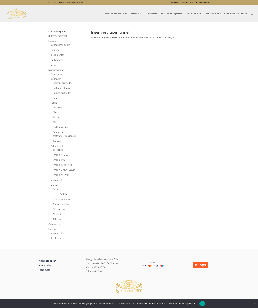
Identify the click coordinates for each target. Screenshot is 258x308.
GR (54, 122)
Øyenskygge (54, 224)
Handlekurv (187, 3)
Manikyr (55, 185)
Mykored (55, 65)
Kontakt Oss (45, 265)
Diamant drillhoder (62, 82)
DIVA (55, 112)
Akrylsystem (57, 74)
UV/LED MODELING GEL (64, 170)
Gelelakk (55, 102)
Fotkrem (55, 49)
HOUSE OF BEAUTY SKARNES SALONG (224, 14)
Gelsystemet (57, 146)
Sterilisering (59, 209)
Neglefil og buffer (61, 199)
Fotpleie (52, 41)
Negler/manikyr (56, 69)
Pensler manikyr (61, 204)
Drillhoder (56, 78)
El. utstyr (55, 98)
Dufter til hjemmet (57, 35)
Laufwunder (57, 59)
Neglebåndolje (60, 194)
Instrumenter (57, 54)
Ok (202, 303)
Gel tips (56, 116)
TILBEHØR (58, 149)
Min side (175, 3)
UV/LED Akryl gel (61, 155)
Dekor (56, 189)
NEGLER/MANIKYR (114, 14)
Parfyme (52, 229)
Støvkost (57, 214)
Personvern (44, 269)
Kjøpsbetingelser (47, 260)
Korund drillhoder (62, 92)
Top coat (57, 141)
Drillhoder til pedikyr (61, 44)
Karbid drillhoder (61, 88)
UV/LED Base (59, 159)
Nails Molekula (60, 126)
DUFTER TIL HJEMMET (172, 14)
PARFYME (152, 14)
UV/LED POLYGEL (61, 175)
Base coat (57, 107)
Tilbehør (57, 219)
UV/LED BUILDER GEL (63, 165)
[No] (254, 303)
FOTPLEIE (136, 14)
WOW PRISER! (194, 14)
